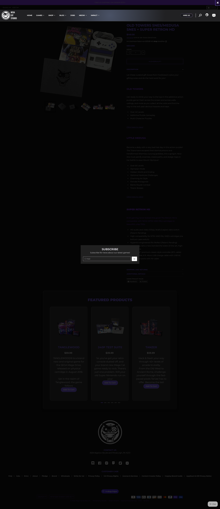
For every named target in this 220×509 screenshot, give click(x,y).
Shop (50, 15)
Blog (61, 15)
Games (39, 15)
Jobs (72, 15)
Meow (82, 15)
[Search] (200, 15)
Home (29, 15)
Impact (94, 15)
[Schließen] (217, 2)
